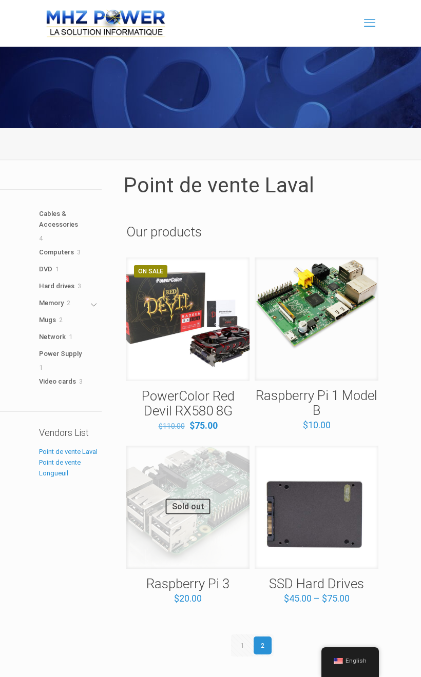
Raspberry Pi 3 (187, 583)
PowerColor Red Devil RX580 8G (188, 403)
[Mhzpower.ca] (106, 23)
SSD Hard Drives (316, 583)
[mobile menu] (369, 23)
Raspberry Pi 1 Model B (316, 403)
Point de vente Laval (68, 451)
